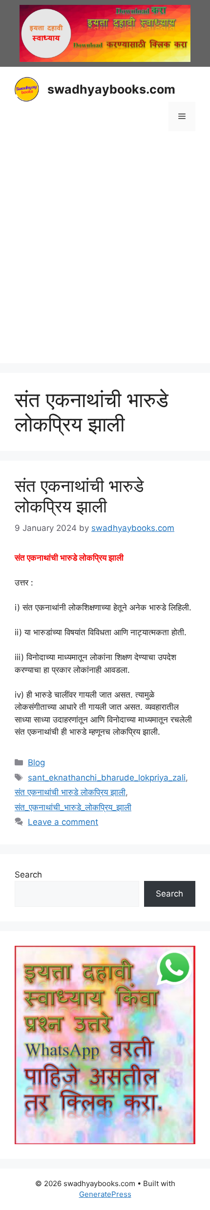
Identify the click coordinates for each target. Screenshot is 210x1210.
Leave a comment (63, 822)
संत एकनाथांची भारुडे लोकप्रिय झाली (79, 495)
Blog (36, 762)
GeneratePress (105, 1194)
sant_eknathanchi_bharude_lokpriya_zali (107, 777)
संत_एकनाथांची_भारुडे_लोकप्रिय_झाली (73, 807)
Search (28, 874)
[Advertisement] (105, 248)
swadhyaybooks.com (111, 89)
